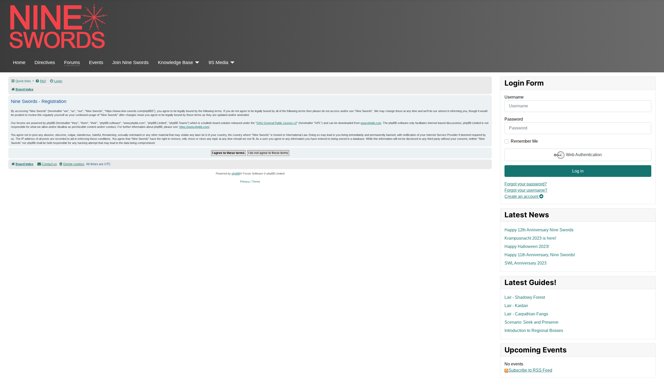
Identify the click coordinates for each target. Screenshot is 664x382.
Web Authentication (583, 154)
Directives (44, 62)
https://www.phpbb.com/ (194, 126)
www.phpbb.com (371, 122)
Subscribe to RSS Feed (530, 370)
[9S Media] (231, 62)
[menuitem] (40, 81)
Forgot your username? (525, 190)
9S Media (218, 62)
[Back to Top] (655, 372)
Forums (72, 62)
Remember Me (524, 141)
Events (96, 62)
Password (513, 119)
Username (514, 97)
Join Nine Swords (130, 62)
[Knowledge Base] (196, 62)
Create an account (521, 196)
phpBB (236, 173)
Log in (578, 171)
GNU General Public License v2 (277, 122)
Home (19, 62)
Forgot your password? (525, 184)
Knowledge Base (175, 62)
